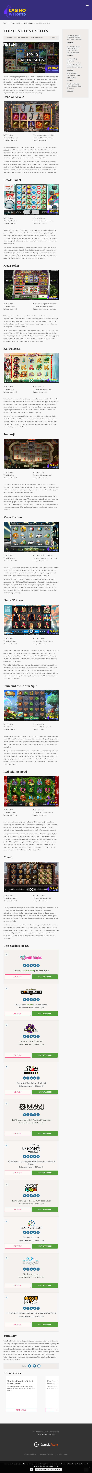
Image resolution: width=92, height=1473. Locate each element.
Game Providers (30, 1455)
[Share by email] (39, 1366)
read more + (21, 1410)
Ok (32, 1469)
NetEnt (15, 79)
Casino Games (62, 1455)
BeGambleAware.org (26, 1008)
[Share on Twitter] (34, 1366)
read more (70, 42)
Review (18, 977)
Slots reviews (28, 23)
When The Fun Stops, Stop (46, 1434)
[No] (89, 1467)
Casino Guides (16, 23)
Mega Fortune (54, 567)
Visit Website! (45, 977)
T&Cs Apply (39, 1008)
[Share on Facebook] (29, 1366)
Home (5, 23)
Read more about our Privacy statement (48, 1469)
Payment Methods (46, 1455)
